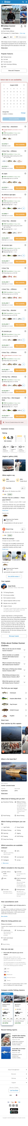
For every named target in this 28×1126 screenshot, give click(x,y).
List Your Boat (14, 1090)
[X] (13, 1105)
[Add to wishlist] (25, 26)
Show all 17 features (14, 70)
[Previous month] (23, 85)
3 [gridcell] (17, 106)
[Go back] (2, 2)
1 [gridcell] (10, 106)
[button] (14, 113)
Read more (5, 510)
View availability (20, 144)
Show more (6, 863)
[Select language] (16, 1095)
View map (22, 33)
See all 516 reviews (13, 576)
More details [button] (4, 916)
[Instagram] (17, 1105)
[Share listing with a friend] (21, 26)
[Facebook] (10, 1105)
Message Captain (14, 636)
